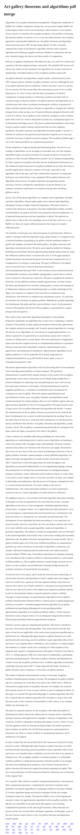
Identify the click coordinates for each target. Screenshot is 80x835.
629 (44, 826)
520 (50, 829)
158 (69, 826)
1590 (56, 826)
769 (70, 829)
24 (32, 832)
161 (13, 826)
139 (7, 826)
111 (26, 832)
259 (39, 823)
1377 (7, 832)
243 (26, 823)
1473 (44, 829)
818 (58, 823)
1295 (19, 826)
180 (50, 826)
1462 (14, 823)
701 (52, 823)
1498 (65, 823)
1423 (71, 823)
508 (38, 829)
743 (38, 826)
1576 (7, 829)
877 (32, 829)
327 (32, 826)
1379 (33, 823)
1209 (46, 823)
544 (19, 829)
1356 (64, 829)
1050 (20, 832)
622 (13, 829)
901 (63, 826)
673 (13, 832)
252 (25, 826)
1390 (57, 829)
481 (20, 823)
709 (25, 829)
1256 (7, 823)
